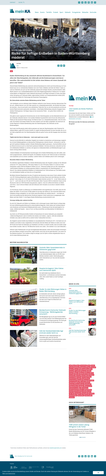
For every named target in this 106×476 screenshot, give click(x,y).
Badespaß (81, 373)
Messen (71, 369)
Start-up (82, 390)
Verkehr (79, 378)
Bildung (89, 371)
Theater (92, 380)
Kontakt (12, 2)
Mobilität (76, 367)
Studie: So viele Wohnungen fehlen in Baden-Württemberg (52, 290)
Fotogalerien (76, 12)
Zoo (91, 369)
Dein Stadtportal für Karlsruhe (23, 456)
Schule (83, 376)
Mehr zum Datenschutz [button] (8, 473)
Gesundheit (72, 375)
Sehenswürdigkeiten (74, 382)
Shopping (86, 380)
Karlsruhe (93, 12)
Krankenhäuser (85, 378)
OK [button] (98, 472)
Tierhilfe (49, 12)
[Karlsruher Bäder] (34, 467)
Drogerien (91, 393)
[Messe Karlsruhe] (23, 467)
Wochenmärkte (73, 395)
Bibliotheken (88, 390)
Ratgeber (80, 380)
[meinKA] (20, 11)
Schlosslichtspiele (73, 390)
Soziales (79, 376)
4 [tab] (84, 437)
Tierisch (93, 367)
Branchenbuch (73, 380)
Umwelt (71, 373)
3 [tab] (83, 437)
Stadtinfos (82, 367)
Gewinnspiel (84, 375)
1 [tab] (80, 437)
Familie (78, 375)
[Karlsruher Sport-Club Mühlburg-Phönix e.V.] (14, 467)
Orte (88, 382)
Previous (71, 413)
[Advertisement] (82, 77)
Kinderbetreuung (73, 388)
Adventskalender (80, 384)
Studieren (91, 375)
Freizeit (55, 12)
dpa (18, 65)
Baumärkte (81, 395)
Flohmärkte (85, 393)
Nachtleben (88, 384)
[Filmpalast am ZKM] (50, 467)
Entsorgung (85, 388)
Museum (87, 373)
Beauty (89, 391)
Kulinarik (68, 12)
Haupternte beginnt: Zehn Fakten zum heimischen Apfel (51, 269)
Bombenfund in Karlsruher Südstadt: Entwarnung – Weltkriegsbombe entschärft (77, 323)
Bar (80, 388)
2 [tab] (81, 437)
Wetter (76, 373)
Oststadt (84, 391)
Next (94, 413)
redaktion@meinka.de (55, 448)
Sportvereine (88, 386)
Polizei (88, 367)
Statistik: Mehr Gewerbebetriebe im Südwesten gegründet (52, 249)
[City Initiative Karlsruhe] (42, 467)
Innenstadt (83, 382)
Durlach (71, 391)
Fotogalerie (78, 393)
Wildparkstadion (73, 386)
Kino (92, 373)
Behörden (71, 384)
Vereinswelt (77, 391)
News (37, 12)
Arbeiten (89, 376)
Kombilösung (85, 369)
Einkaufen (85, 12)
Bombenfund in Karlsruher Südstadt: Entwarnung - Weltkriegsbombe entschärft (52, 312)
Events (42, 12)
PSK (80, 369)
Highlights (81, 386)
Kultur (76, 369)
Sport (61, 12)
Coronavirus (84, 365)
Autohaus (71, 397)
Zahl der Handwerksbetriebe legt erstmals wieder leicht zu (51, 332)
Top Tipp (71, 393)
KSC (89, 365)
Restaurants (72, 378)
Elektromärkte (88, 395)
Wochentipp (72, 376)
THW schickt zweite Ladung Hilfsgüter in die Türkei (79, 426)
